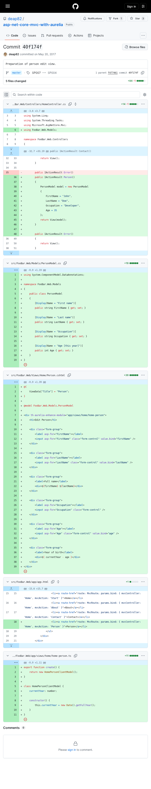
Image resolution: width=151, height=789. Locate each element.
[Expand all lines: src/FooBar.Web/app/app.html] (58, 582)
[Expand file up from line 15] (11, 588)
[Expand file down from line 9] (11, 148)
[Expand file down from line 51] (11, 253)
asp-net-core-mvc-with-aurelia (33, 24)
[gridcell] (75, 111)
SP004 (52, 72)
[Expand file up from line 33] (11, 153)
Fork (117, 18)
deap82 (15, 18)
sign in (72, 749)
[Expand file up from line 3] (11, 111)
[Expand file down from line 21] (11, 645)
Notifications (95, 18)
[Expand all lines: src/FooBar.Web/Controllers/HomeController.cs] (75, 104)
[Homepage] (75, 6)
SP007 (36, 72)
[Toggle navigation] (8, 6)
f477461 (113, 72)
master (16, 72)
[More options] (143, 104)
